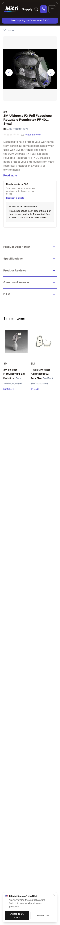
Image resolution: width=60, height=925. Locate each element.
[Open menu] (52, 9)
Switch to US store (17, 915)
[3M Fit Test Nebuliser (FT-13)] (16, 341)
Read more (10, 175)
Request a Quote (15, 198)
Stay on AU (43, 915)
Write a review (32, 134)
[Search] (36, 9)
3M (5, 111)
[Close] (54, 895)
